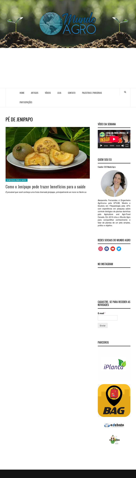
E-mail (101, 313)
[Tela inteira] (127, 145)
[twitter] (119, 248)
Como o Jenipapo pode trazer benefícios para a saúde (46, 187)
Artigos (34, 92)
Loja (59, 92)
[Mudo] (122, 145)
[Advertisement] (68, 68)
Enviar (102, 325)
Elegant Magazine (85, 473)
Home (22, 92)
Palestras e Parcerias (92, 92)
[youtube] (112, 248)
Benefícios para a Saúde (16, 180)
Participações (26, 102)
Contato (71, 92)
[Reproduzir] (101, 145)
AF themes (101, 473)
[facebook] (106, 248)
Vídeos (48, 92)
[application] (114, 139)
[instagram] (100, 248)
